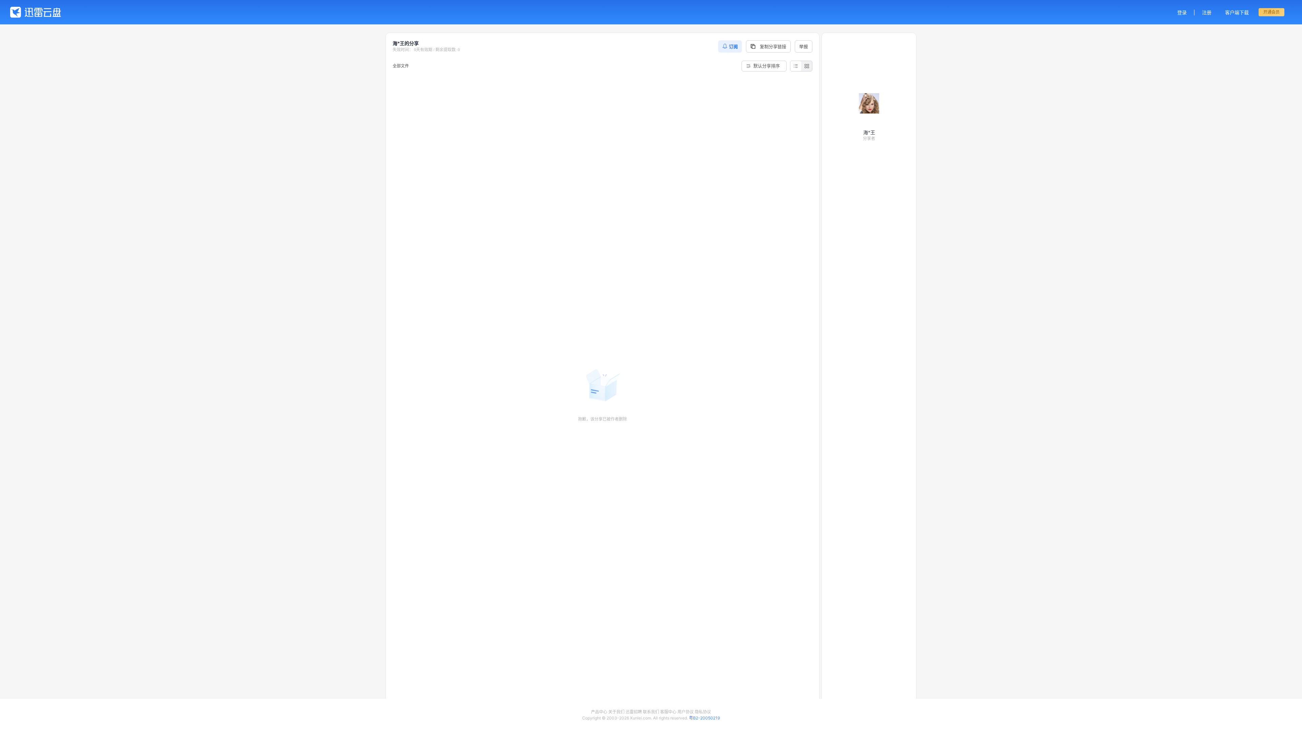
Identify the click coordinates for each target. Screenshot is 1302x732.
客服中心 (668, 711)
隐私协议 (703, 711)
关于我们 (616, 711)
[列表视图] (795, 66)
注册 (1206, 12)
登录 (1182, 12)
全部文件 (401, 65)
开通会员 (1271, 12)
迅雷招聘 (634, 711)
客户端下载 (1237, 12)
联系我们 (651, 711)
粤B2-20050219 (704, 717)
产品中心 (599, 711)
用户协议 (685, 711)
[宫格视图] (806, 66)
